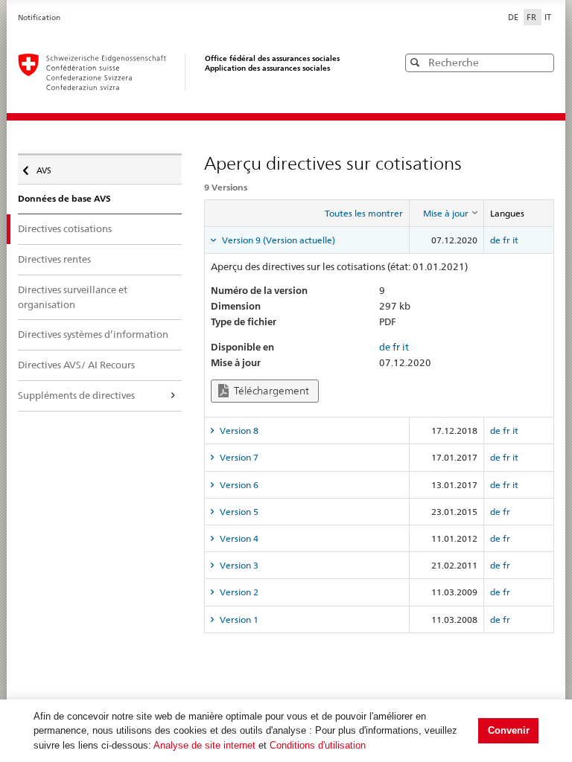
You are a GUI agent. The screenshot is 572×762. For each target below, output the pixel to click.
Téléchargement (270, 391)
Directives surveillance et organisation (72, 297)
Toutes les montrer (364, 213)
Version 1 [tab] (237, 619)
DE (514, 17)
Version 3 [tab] (237, 565)
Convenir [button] (509, 730)
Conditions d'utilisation (318, 745)
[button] (541, 62)
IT (547, 17)
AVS (49, 167)
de (495, 240)
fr (506, 240)
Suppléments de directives (76, 395)
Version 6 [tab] (237, 484)
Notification (39, 17)
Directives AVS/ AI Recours (76, 365)
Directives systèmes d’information (93, 334)
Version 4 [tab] (237, 538)
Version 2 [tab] (237, 592)
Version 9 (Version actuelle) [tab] (277, 240)
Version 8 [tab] (237, 430)
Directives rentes (54, 259)
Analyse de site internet (204, 745)
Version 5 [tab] (237, 511)
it (515, 240)
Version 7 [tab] (237, 457)
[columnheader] (446, 213)
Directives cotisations (65, 228)
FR (532, 17)
